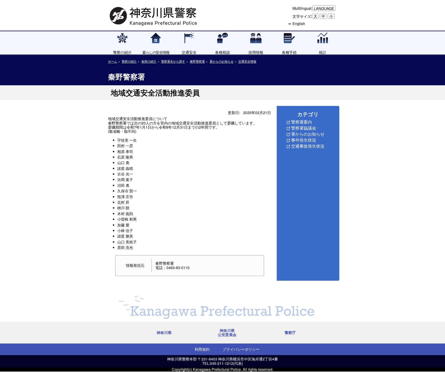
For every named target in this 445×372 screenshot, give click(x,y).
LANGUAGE (324, 8)
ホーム (112, 61)
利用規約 (202, 349)
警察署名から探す (173, 61)
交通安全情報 (247, 61)
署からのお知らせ (222, 61)
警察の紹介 (129, 61)
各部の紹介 (148, 61)
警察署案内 (301, 122)
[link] (153, 15)
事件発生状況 (303, 140)
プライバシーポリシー (241, 349)
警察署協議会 (303, 128)
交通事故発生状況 (307, 146)
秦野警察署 (197, 61)
